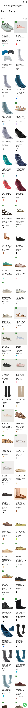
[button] (3, 18)
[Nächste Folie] (26, 6)
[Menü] (1, 1)
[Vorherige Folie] (1, 6)
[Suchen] (4, 2)
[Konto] (23, 2)
